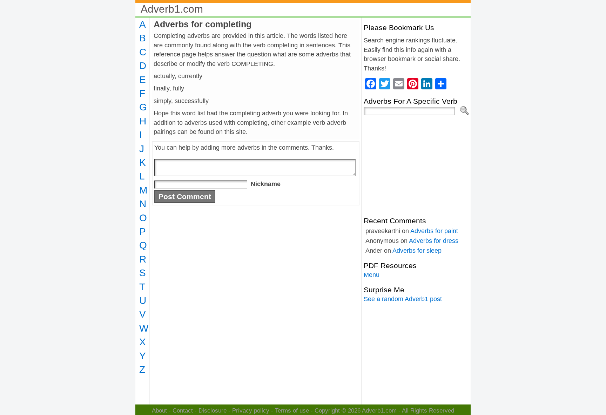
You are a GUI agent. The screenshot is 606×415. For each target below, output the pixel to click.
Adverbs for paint (434, 230)
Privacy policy (250, 410)
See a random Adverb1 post (403, 298)
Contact (183, 410)
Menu (371, 274)
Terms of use (292, 410)
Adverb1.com (172, 9)
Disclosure (212, 410)
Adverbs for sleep (417, 250)
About (159, 410)
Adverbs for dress (433, 240)
